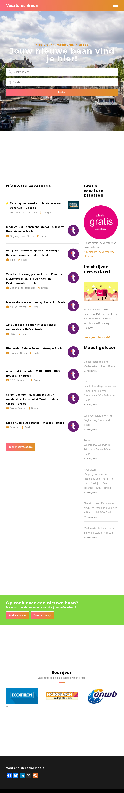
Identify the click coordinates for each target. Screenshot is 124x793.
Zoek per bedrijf (42, 615)
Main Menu (115, 5)
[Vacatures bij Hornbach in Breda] (62, 696)
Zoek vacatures (17, 615)
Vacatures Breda (22, 5)
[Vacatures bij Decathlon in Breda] (22, 696)
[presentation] (6, 706)
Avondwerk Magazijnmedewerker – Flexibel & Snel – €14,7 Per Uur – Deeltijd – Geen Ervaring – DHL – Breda (99, 478)
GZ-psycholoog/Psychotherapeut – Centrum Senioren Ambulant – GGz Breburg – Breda (100, 391)
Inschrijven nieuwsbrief (97, 337)
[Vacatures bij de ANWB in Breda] (102, 696)
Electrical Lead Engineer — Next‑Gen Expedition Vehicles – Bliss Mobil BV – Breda (100, 508)
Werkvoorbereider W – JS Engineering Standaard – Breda (98, 420)
